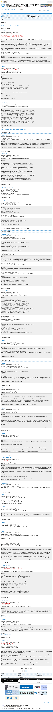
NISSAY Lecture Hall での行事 (33, 16)
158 (26, 671)
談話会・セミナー (14, 9)
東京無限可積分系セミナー (7, 187)
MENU (49, 1)
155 (18, 671)
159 (28, 671)
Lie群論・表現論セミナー (7, 457)
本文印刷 (42, 10)
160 (31, 671)
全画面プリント (49, 10)
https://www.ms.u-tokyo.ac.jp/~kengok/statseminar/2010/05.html (13, 129)
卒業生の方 (7, 680)
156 (21, 671)
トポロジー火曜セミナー (7, 640)
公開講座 (3, 16)
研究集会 (29, 15)
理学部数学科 (3, 673)
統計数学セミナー (5, 102)
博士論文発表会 (5, 483)
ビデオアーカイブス (5, 677)
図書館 (37, 673)
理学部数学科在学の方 (40, 679)
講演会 (3, 340)
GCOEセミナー (5, 506)
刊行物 (19, 675)
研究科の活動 (7, 9)
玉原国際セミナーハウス (23, 677)
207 (39, 671)
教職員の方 (4, 679)
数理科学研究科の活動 (5, 13)
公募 (19, 682)
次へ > (43, 671)
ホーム (2, 9)
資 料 (3, 19)
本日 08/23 (11, 25)
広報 (2, 675)
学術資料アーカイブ (40, 675)
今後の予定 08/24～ (18, 25)
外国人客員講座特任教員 (32, 17)
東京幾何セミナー (5, 30)
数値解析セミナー (5, 619)
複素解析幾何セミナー (6, 135)
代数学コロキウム (5, 66)
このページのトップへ (47, 702)
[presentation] (44, 45)
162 (36, 671)
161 (33, 671)
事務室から (20, 673)
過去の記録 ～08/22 (5, 25)
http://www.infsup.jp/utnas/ (6, 616)
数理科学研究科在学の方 (24, 679)
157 (23, 671)
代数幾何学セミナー (6, 363)
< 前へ (10, 671)
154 (16, 671)
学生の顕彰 (38, 682)
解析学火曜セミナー (6, 153)
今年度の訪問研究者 (6, 17)
